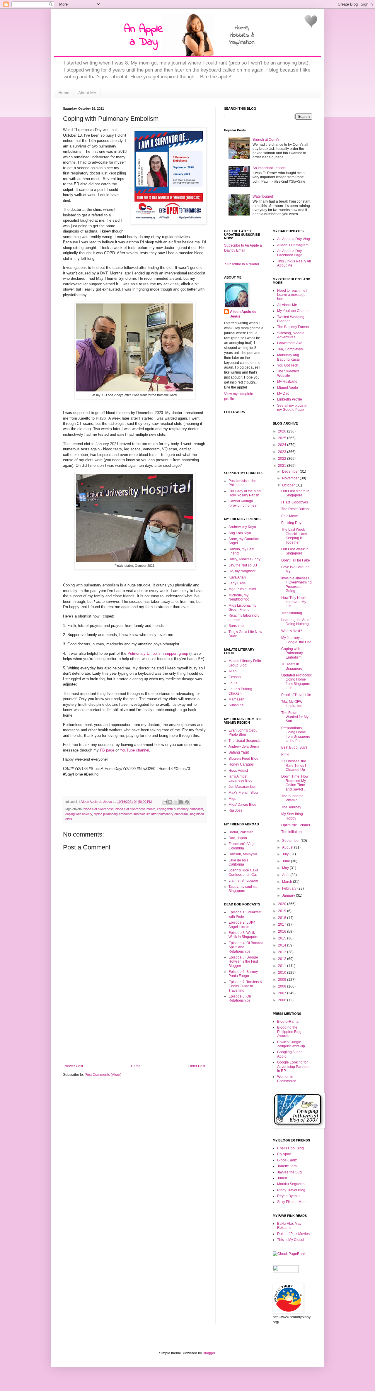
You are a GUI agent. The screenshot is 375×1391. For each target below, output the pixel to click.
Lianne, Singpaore (243, 880)
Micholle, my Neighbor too (239, 597)
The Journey (291, 807)
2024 (282, 445)
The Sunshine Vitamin (292, 798)
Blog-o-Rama (288, 1021)
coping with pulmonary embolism (180, 809)
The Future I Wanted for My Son (294, 717)
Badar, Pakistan (241, 832)
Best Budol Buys (294, 747)
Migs (232, 799)
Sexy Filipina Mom (291, 1202)
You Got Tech (287, 365)
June (286, 861)
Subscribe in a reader (242, 264)
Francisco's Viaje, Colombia (242, 846)
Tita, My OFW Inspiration (291, 704)
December (291, 471)
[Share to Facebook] (181, 802)
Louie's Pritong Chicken (240, 691)
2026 (282, 431)
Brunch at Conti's (266, 140)
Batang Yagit (239, 752)
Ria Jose (236, 810)
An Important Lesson (269, 168)
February (289, 888)
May (286, 868)
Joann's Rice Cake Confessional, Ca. (243, 872)
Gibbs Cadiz (287, 1160)
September (291, 841)
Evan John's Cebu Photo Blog (243, 732)
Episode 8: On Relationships (240, 998)
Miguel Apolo (287, 388)
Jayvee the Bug (289, 1172)
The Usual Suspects (244, 741)
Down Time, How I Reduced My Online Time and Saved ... (295, 782)
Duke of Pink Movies (293, 1234)
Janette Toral (287, 1166)
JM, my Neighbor (242, 571)
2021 (282, 466)
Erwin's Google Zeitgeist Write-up (291, 1044)
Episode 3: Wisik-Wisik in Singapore (243, 935)
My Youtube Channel (294, 311)
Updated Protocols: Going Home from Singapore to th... (296, 681)
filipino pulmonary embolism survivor (119, 814)
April (286, 875)
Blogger (209, 1353)
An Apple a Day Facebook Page (289, 253)
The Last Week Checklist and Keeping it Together (294, 535)
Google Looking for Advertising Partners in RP (293, 1066)
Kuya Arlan (237, 577)
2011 (282, 966)
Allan (233, 671)
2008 (282, 986)
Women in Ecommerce (286, 1079)
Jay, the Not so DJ (243, 565)
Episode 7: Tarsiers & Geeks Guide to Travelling (245, 986)
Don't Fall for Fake (295, 560)
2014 (282, 945)
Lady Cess (237, 583)
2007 (282, 993)
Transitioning (291, 613)
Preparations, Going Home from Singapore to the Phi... (295, 734)
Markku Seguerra (291, 1184)
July (285, 854)
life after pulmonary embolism (167, 814)
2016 (282, 931)
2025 (282, 438)
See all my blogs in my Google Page (292, 407)
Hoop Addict (238, 771)
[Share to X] (176, 802)
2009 (282, 980)
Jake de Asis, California (239, 862)
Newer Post (73, 1066)
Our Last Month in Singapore (295, 493)
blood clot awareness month (135, 809)
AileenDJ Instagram (292, 245)
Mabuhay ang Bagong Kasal (288, 357)
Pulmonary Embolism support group (157, 653)
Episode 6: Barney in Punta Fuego (245, 974)
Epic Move (289, 516)
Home (63, 92)
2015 (282, 938)
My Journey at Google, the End (296, 640)
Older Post (196, 1066)
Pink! (285, 754)
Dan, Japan (238, 838)
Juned (282, 1178)
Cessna (235, 677)
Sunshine (236, 626)
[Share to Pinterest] (187, 802)
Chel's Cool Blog (290, 1148)
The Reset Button (295, 509)
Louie (233, 683)
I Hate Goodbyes (294, 502)
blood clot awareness (98, 809)
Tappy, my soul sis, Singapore (243, 889)
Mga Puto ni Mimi (242, 589)
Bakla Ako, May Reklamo (289, 1226)
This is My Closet (290, 1240)
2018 (282, 918)
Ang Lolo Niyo (240, 533)
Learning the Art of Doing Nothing (295, 622)
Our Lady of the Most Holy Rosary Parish (245, 493)
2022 (282, 459)
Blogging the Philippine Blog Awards (289, 1031)
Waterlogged (263, 196)
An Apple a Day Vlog (293, 239)
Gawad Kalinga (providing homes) (243, 503)
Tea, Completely (290, 349)
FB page (107, 750)
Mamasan (236, 699)
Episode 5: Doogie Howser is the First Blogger (243, 961)
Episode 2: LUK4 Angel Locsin (242, 924)
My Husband (287, 381)
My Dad (283, 393)
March (287, 882)
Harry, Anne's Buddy (244, 559)
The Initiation (291, 832)
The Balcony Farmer (293, 327)
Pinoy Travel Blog (291, 1190)
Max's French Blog (243, 793)
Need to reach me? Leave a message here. (292, 295)
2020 (282, 904)
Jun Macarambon (242, 787)
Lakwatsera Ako (289, 343)
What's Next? (291, 631)
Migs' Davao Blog (242, 805)
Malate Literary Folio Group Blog (245, 663)
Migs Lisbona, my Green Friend (242, 607)
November (291, 478)
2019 (282, 911)
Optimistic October (295, 825)
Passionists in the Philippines (242, 483)
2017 (282, 924)
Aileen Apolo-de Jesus (243, 314)
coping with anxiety (78, 814)
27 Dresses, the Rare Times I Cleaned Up (293, 765)
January (289, 895)
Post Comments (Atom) (103, 1075)
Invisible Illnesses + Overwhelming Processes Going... (296, 584)
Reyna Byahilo (289, 1196)
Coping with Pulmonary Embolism (292, 653)
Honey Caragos (241, 764)
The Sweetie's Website (288, 373)
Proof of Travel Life (296, 695)
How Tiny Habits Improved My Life (294, 602)
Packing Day (291, 523)
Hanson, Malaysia (243, 854)
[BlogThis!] (170, 802)
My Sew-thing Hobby (292, 816)
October (289, 485)
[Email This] (165, 802)
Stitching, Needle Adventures (290, 335)
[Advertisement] (135, 1020)
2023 (282, 452)
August (288, 847)
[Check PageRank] (289, 1254)
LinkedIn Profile (289, 399)
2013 (282, 952)
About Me (87, 92)
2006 (282, 1000)
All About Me (287, 305)
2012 (282, 959)
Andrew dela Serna (244, 746)
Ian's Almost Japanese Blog (241, 778)
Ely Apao (284, 1154)
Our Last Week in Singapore (294, 551)
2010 (282, 973)
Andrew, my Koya (242, 527)
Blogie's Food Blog (243, 758)
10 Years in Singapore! (292, 666)
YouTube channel (134, 750)
